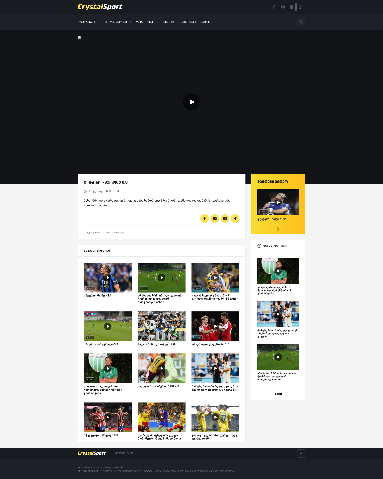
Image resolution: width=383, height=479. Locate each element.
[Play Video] (191, 102)
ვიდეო (168, 22)
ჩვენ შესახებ (124, 453)
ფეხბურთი (87, 22)
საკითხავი (187, 22)
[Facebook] (204, 218)
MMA (139, 22)
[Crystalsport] (100, 7)
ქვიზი (205, 22)
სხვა (151, 22)
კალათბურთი (116, 22)
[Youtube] (225, 218)
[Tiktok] (235, 218)
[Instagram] (214, 218)
